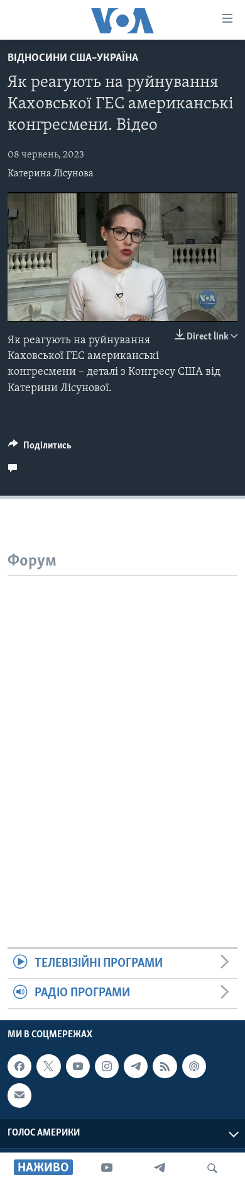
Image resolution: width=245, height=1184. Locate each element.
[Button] (40, 448)
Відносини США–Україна (73, 58)
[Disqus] (122, 733)
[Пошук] (212, 1168)
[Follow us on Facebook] (19, 1066)
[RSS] (165, 1066)
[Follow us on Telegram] (136, 1066)
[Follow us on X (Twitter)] (48, 1066)
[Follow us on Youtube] (78, 1066)
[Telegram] (159, 1168)
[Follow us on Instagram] (107, 1066)
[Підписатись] (19, 1095)
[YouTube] (106, 1168)
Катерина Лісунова (51, 174)
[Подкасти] (194, 1066)
